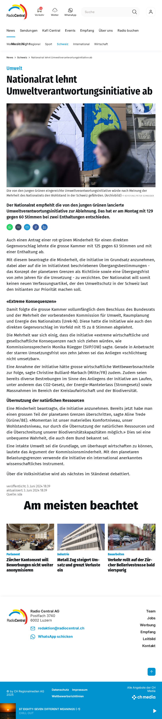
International (81, 44)
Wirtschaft (101, 44)
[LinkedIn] (44, 227)
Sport (48, 44)
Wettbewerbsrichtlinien (68, 696)
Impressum (80, 689)
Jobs (151, 618)
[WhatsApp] (10, 227)
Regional (34, 44)
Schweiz (62, 44)
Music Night (20, 44)
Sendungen (29, 30)
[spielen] (154, 711)
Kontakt (148, 646)
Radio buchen (128, 30)
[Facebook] (36, 227)
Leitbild (149, 639)
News (11, 30)
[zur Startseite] (17, 12)
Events (70, 30)
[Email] (27, 227)
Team (150, 611)
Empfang (87, 30)
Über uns (106, 30)
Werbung (147, 625)
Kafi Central (51, 30)
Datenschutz (60, 689)
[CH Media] (138, 696)
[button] (70, 12)
